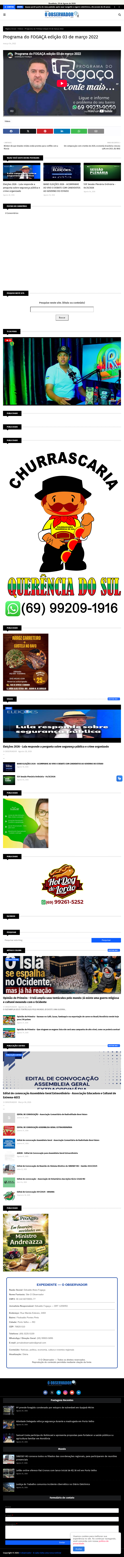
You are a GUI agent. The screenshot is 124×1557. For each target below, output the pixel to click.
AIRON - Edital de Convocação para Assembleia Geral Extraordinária (47, 1153)
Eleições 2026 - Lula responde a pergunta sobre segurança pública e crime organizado (21, 187)
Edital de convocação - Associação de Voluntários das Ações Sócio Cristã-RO (51, 1179)
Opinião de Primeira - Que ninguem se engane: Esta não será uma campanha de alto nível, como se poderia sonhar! (68, 1029)
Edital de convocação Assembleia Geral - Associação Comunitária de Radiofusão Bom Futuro (58, 1140)
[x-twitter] (52, 1392)
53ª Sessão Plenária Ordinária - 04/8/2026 (100, 186)
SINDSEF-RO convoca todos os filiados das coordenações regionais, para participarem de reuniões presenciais (66, 1458)
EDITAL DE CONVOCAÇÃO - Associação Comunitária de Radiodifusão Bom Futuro (52, 1114)
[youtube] (72, 1392)
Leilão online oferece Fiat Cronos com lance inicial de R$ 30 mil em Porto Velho (56, 1470)
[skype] (58, 1392)
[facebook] (45, 1392)
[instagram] (65, 1392)
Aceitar (78, 1549)
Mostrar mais (113, 699)
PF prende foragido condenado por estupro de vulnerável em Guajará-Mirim (55, 1407)
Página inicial (10, 29)
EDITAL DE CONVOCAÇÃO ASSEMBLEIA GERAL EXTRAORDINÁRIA (44, 1127)
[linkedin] (78, 1392)
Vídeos (20, 29)
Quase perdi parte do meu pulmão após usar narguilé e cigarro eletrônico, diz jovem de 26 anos (67, 7)
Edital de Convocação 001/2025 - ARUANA (35, 1192)
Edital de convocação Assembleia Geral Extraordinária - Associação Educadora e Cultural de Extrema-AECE (59, 1095)
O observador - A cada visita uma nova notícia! (40, 1553)
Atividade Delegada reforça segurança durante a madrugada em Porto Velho (55, 1421)
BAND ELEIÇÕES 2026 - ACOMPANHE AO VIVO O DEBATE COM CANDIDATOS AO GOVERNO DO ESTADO (61, 187)
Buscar (62, 318)
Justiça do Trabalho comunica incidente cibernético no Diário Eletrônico (53, 1484)
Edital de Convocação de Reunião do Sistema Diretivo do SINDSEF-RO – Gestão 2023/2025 (57, 1166)
